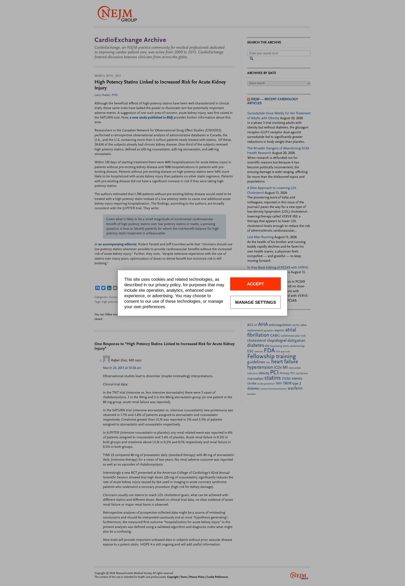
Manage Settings (255, 302)
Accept (255, 284)
